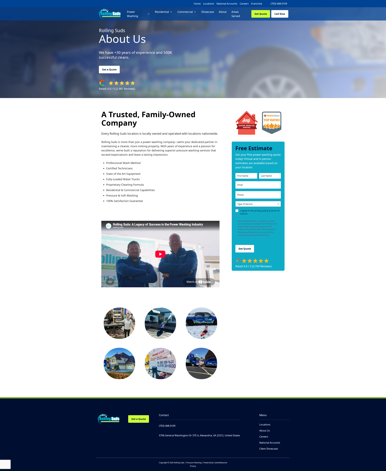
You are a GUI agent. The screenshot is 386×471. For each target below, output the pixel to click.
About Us (264, 430)
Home (197, 3)
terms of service (262, 235)
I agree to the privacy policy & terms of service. (259, 212)
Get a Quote (109, 69)
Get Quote (261, 14)
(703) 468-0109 (279, 3)
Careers (244, 3)
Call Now (279, 14)
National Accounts (227, 3)
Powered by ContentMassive (215, 462)
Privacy (193, 466)
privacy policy (244, 235)
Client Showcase (268, 448)
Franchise (256, 3)
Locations (208, 3)
